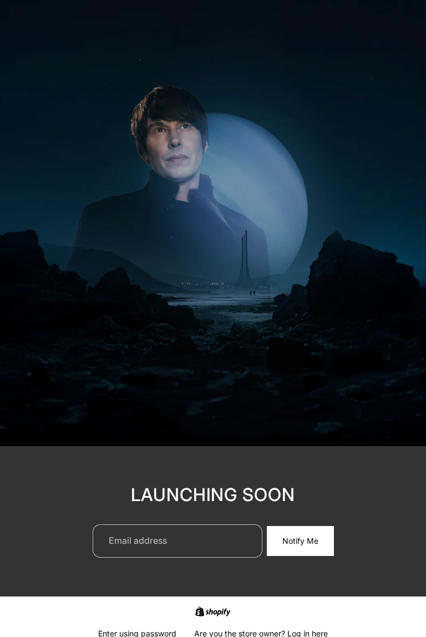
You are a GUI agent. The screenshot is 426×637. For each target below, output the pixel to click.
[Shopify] (212, 611)
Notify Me (300, 540)
